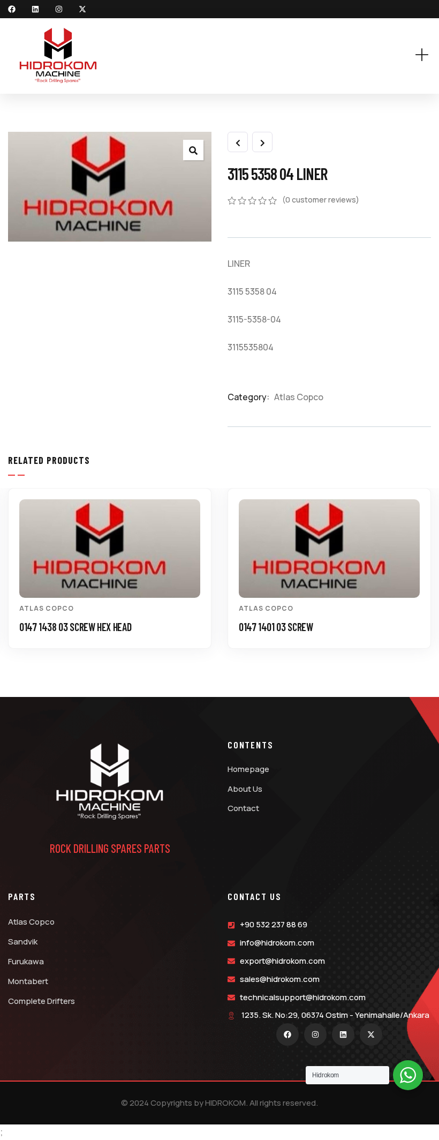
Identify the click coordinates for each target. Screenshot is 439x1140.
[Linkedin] (35, 9)
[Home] (58, 55)
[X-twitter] (82, 9)
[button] (425, 576)
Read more (115, 578)
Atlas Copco (298, 397)
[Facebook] (12, 9)
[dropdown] (427, 55)
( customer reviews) (320, 199)
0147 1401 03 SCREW (276, 626)
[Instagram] (59, 9)
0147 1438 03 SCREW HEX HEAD (75, 626)
